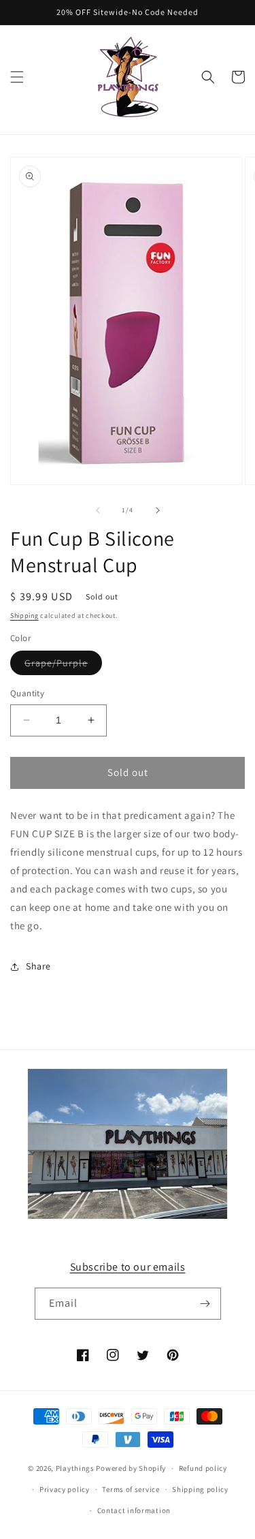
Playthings (75, 1468)
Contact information (134, 1510)
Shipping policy (200, 1489)
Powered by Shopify (131, 1468)
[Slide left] (98, 510)
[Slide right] (158, 510)
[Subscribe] (205, 1304)
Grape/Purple (63, 665)
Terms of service (130, 1489)
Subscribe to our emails (128, 1267)
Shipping (24, 615)
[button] (17, 77)
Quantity (27, 693)
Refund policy (203, 1468)
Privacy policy (64, 1489)
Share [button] (38, 966)
